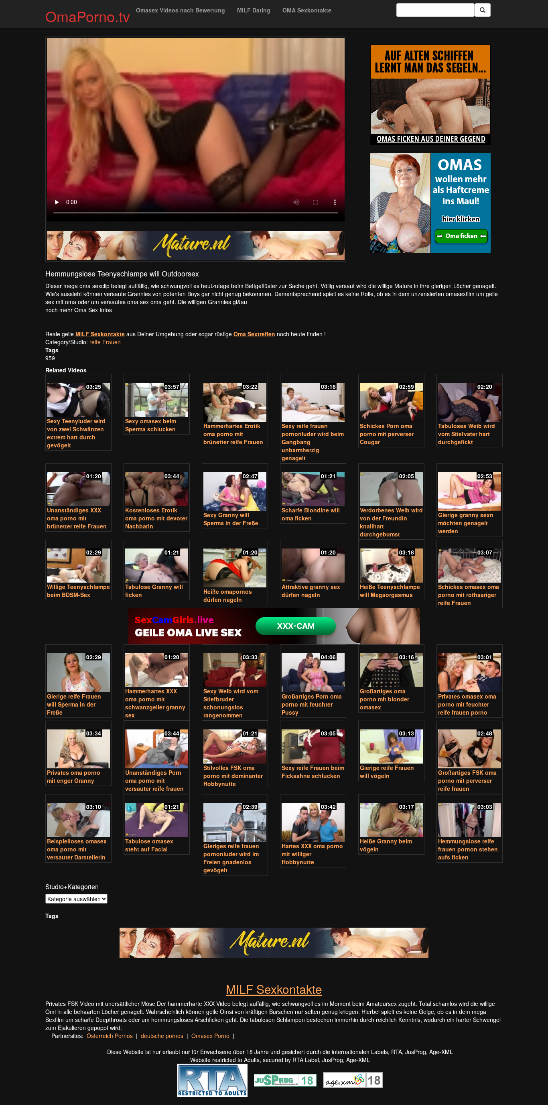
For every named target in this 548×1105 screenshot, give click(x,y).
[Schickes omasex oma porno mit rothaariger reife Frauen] (469, 562)
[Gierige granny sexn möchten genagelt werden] (469, 488)
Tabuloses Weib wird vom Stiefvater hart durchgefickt (466, 434)
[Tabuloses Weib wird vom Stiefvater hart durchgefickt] (469, 399)
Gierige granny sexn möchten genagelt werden (465, 523)
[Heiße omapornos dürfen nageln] (234, 564)
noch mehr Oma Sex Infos (78, 310)
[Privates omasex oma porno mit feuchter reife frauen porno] (469, 669)
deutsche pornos (162, 1036)
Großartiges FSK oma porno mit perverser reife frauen (467, 780)
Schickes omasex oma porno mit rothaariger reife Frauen (468, 595)
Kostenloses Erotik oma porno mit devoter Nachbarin (156, 518)
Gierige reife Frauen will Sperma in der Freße (74, 704)
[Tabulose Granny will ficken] (156, 562)
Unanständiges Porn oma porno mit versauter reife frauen (154, 780)
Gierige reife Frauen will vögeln (387, 772)
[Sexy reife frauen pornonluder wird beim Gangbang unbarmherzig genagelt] (313, 399)
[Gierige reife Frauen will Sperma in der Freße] (78, 669)
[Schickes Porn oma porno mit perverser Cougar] (391, 399)
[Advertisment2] (430, 203)
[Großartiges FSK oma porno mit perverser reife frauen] (469, 745)
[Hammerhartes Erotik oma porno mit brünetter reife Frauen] (234, 399)
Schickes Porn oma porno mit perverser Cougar (387, 434)
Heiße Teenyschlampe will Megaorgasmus (390, 591)
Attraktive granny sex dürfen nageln (311, 591)
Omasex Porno (210, 1036)
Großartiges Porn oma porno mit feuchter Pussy (312, 704)
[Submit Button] (483, 10)
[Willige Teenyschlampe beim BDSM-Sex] (78, 562)
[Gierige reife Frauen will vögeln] (391, 743)
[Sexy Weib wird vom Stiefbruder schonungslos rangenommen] (234, 666)
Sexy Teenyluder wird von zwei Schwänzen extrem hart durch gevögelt (76, 433)
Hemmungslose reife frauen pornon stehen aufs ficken (468, 849)
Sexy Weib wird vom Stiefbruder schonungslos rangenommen (230, 703)
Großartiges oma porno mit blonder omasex (384, 699)
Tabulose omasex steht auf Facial (149, 845)
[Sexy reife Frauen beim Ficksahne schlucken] (313, 743)
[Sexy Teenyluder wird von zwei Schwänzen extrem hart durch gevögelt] (78, 396)
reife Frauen (105, 342)
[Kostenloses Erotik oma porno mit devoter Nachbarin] (156, 485)
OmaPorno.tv (87, 16)
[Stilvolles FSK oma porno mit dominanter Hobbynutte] (234, 743)
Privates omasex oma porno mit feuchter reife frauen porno (467, 704)
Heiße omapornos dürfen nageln (227, 595)
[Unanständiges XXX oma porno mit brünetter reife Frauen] (78, 485)
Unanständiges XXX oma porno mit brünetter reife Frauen (77, 518)
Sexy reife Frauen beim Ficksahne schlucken (313, 772)
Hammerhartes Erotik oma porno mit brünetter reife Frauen (233, 434)
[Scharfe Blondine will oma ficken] (313, 485)
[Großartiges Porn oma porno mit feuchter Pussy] (313, 669)
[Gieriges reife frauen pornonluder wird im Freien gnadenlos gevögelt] (234, 819)
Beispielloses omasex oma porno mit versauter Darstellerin (77, 849)
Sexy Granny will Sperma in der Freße (230, 519)
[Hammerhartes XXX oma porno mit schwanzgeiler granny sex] (156, 666)
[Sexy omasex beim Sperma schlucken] (156, 396)
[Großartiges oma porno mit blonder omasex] (391, 666)
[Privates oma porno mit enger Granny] (78, 745)
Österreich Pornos (110, 1036)
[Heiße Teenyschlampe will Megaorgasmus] (391, 562)
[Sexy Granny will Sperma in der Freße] (234, 488)
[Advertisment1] (430, 95)
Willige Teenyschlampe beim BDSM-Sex (78, 591)
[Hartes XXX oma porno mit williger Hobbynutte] (313, 819)
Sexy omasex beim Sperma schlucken (150, 425)
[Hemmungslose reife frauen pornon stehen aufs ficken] (469, 816)
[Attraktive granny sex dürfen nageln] (313, 562)
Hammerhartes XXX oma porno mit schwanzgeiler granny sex (155, 703)
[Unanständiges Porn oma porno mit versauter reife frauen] (156, 745)
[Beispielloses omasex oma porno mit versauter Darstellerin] (78, 816)
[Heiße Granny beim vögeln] (391, 816)
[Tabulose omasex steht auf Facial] (156, 816)
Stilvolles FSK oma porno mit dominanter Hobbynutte (233, 776)
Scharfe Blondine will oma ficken (311, 514)
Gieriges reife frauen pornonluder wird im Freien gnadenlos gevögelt (231, 858)
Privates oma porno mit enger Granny (73, 776)
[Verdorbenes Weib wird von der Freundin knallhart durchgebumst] (391, 485)
